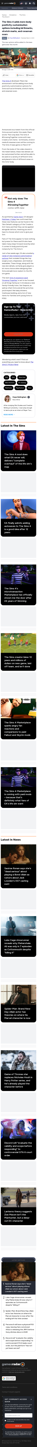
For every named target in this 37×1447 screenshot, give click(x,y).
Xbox (29, 388)
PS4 (13, 377)
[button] (34, 3)
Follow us (21, 75)
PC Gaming (22, 382)
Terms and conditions (9, 1387)
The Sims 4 (5, 17)
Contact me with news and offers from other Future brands (18, 1420)
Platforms (8, 388)
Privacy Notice (15, 343)
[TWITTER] (29, 397)
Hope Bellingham (15, 38)
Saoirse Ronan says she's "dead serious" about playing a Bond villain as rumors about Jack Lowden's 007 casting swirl (18, 1288)
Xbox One (22, 377)
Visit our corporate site (16, 1372)
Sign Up (18, 1426)
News (4, 38)
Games (4, 15)
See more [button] (18, 212)
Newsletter (31, 75)
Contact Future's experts (11, 1392)
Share (6, 75)
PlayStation (20, 388)
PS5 (6, 377)
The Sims (22, 15)
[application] (18, 177)
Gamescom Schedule (17, 8)
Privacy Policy (23, 1433)
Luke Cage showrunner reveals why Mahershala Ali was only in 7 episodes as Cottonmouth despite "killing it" (19, 1301)
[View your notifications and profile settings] (30, 3)
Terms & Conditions (14, 1434)
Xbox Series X (9, 382)
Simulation (12, 15)
